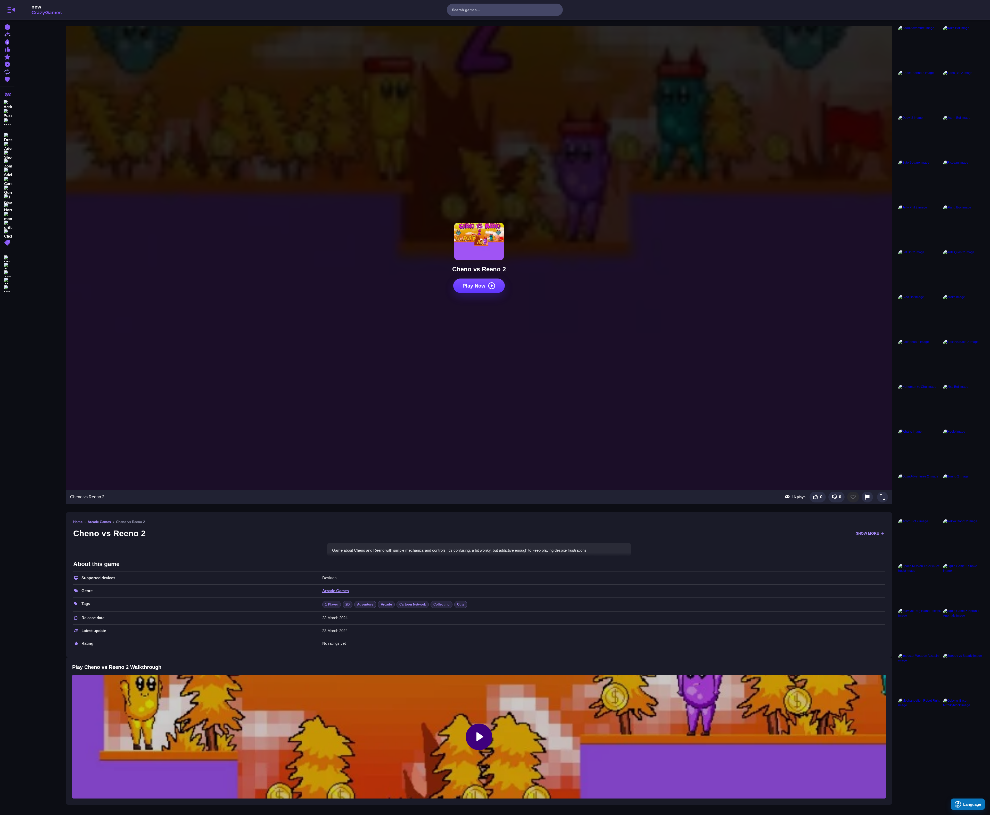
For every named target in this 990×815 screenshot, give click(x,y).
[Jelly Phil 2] (919, 226)
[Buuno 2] (964, 495)
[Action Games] (7, 104)
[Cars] (7, 181)
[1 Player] (7, 199)
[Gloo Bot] (919, 316)
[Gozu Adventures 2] (919, 495)
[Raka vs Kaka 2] (964, 361)
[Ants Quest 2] (964, 271)
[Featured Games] (7, 56)
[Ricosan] (964, 181)
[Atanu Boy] (964, 226)
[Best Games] (7, 41)
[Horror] (7, 207)
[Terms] (7, 273)
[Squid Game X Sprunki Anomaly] (964, 630)
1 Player (331, 604)
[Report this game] (867, 497)
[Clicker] (7, 234)
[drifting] (7, 225)
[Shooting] (7, 155)
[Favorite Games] (7, 78)
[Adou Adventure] (919, 47)
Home (77, 522)
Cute (460, 604)
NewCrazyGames (40, 10)
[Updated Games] (7, 71)
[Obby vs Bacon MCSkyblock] (964, 719)
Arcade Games (99, 522)
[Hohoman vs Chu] (919, 405)
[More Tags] (7, 242)
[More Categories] (7, 121)
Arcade (386, 604)
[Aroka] (964, 316)
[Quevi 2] (919, 136)
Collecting (441, 604)
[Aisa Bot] (964, 405)
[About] (7, 280)
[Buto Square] (919, 181)
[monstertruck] (7, 216)
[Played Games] (7, 64)
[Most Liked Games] (7, 49)
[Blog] (7, 258)
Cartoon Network (412, 604)
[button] (882, 497)
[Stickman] (7, 172)
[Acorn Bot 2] (919, 540)
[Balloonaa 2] (919, 361)
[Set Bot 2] (919, 271)
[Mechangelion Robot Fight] (919, 719)
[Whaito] (919, 450)
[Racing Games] (7, 95)
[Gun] (7, 190)
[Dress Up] (7, 137)
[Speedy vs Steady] (964, 674)
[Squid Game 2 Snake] (964, 585)
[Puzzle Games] (7, 112)
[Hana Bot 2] (964, 92)
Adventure (365, 604)
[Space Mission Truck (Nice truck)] (919, 585)
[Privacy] (7, 288)
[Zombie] (7, 163)
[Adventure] (7, 146)
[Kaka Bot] (964, 47)
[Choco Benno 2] (919, 92)
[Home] (7, 26)
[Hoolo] (964, 450)
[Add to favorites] (853, 497)
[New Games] (7, 34)
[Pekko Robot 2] (964, 540)
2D (347, 604)
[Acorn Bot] (964, 136)
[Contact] (7, 265)
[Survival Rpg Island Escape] (919, 630)
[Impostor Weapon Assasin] (919, 674)
